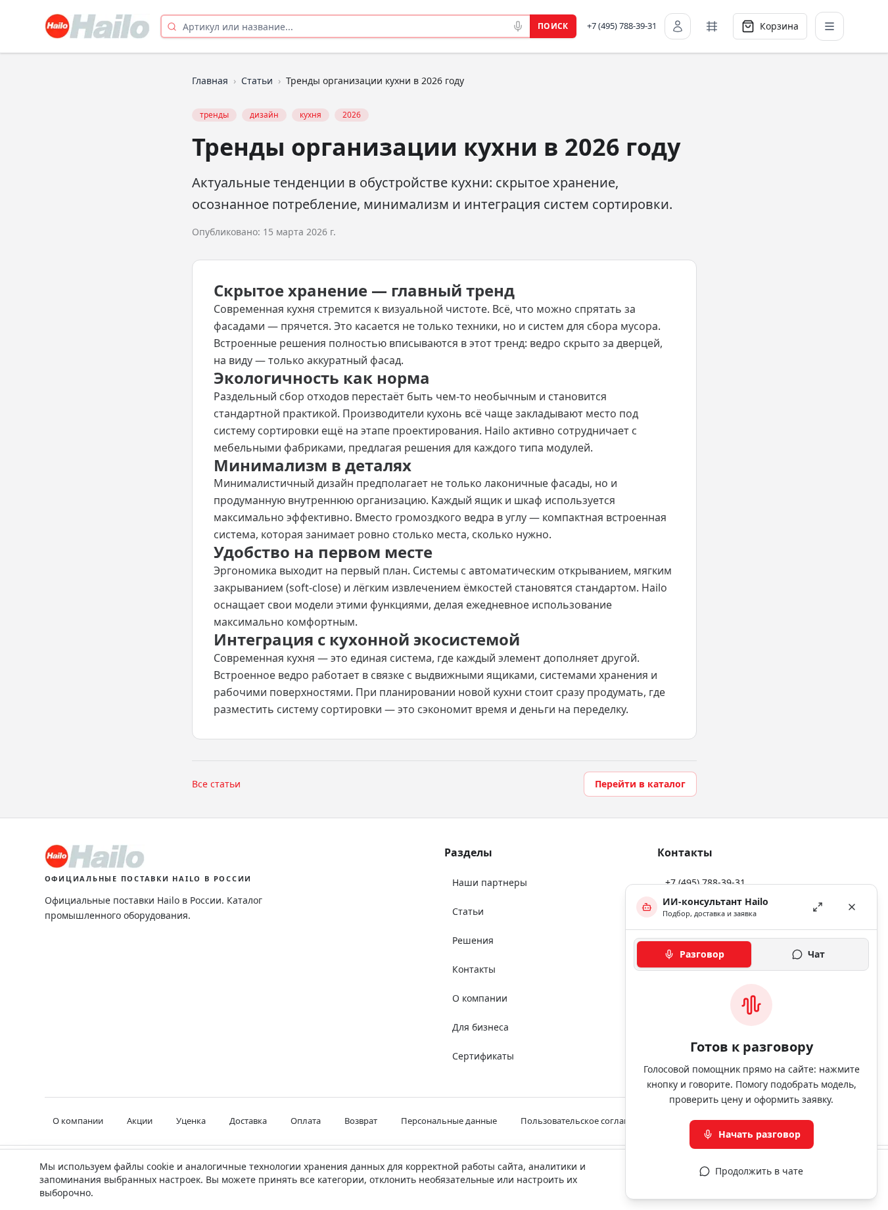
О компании (479, 998)
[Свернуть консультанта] (851, 907)
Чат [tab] (816, 954)
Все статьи (216, 784)
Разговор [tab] (702, 954)
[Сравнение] (712, 26)
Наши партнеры (489, 882)
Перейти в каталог (640, 784)
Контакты (474, 969)
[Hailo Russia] (97, 26)
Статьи (257, 80)
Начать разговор (759, 1134)
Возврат (360, 1121)
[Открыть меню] (829, 26)
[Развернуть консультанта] (817, 907)
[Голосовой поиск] (518, 26)
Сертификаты (483, 1056)
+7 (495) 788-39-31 (622, 26)
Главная (210, 80)
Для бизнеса (480, 1027)
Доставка (248, 1121)
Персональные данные (449, 1121)
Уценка (191, 1121)
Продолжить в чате (759, 1171)
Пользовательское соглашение (586, 1121)
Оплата (306, 1121)
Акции (139, 1121)
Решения (473, 940)
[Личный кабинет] (678, 26)
